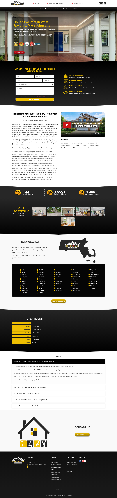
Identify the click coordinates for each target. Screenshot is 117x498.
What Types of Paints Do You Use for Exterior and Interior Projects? (34, 361)
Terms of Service (46, 96)
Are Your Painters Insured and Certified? (26, 406)
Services (47, 8)
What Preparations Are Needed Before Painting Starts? (30, 400)
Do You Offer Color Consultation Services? (26, 393)
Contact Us (64, 8)
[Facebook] (100, 3)
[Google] (105, 3)
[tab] (58, 361)
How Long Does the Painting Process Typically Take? (30, 387)
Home (41, 8)
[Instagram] (102, 3)
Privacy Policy (73, 8)
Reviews (56, 8)
